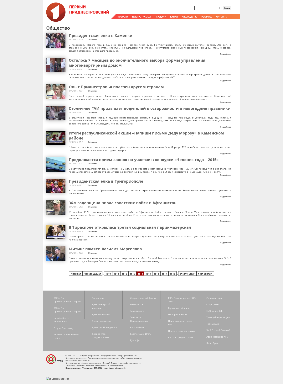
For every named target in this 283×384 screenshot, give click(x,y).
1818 (172, 273)
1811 (116, 273)
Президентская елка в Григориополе (106, 181)
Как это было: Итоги (140, 333)
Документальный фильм (143, 298)
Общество (92, 39)
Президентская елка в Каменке (100, 35)
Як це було (212, 343)
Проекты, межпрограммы (181, 330)
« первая (75, 273)
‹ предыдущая (92, 273)
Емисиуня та (136, 304)
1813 (132, 273)
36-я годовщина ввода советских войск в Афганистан (123, 202)
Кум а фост (136, 340)
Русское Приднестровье (180, 337)
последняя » (205, 273)
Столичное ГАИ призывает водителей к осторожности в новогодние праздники (149, 108)
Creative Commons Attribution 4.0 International (99, 365)
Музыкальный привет (179, 308)
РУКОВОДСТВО (190, 16)
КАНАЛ (174, 16)
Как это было (137, 327)
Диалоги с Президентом (104, 327)
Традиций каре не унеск (219, 317)
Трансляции (212, 323)
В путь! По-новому (64, 328)
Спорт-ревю (212, 304)
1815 (148, 273)
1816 (156, 273)
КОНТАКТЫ (221, 16)
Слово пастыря (214, 298)
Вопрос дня (98, 298)
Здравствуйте (137, 310)
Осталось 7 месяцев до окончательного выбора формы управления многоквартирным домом (137, 63)
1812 (124, 273)
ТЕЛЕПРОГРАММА (141, 16)
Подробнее (225, 54)
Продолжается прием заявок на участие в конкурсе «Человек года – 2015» (144, 159)
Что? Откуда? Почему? (218, 330)
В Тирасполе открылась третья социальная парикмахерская (130, 227)
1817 (164, 273)
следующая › (187, 273)
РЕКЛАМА (206, 16)
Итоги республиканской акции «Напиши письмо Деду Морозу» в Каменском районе (146, 135)
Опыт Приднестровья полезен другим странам (116, 86)
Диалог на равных (101, 320)
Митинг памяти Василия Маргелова (105, 248)
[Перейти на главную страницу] (78, 21)
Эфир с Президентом (217, 336)
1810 (108, 273)
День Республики (101, 314)
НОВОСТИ (122, 16)
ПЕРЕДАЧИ (160, 16)
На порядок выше (177, 314)
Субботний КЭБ (214, 310)
